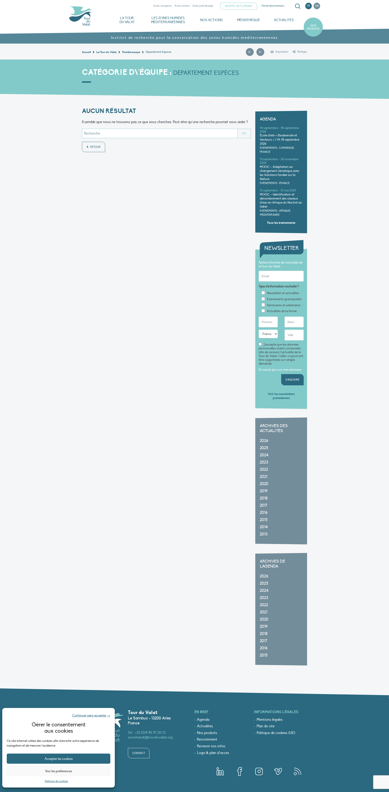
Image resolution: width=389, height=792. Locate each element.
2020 (264, 483)
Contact (138, 753)
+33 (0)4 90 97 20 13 (150, 732)
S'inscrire (292, 379)
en (317, 5)
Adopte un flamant (238, 6)
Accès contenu (182, 5)
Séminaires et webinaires (284, 305)
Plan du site (266, 726)
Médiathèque (248, 20)
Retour (95, 147)
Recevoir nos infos (211, 746)
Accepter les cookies (59, 759)
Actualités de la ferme (282, 311)
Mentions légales (270, 720)
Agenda (203, 720)
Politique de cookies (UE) (276, 733)
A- (251, 52)
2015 (263, 519)
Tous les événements (281, 223)
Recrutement (207, 740)
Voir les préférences (58, 771)
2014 (264, 527)
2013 (263, 534)
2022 (264, 469)
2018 (264, 498)
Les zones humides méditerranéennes (168, 20)
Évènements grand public (284, 299)
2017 (263, 505)
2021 (263, 476)
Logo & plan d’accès (213, 753)
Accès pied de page (202, 5)
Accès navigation (162, 5)
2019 (263, 491)
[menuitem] (297, 6)
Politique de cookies (56, 781)
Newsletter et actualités (283, 293)
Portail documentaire (273, 5)
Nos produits (313, 27)
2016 (263, 512)
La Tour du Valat (127, 20)
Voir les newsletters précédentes (281, 396)
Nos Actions (211, 20)
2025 (264, 448)
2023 (264, 462)
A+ (261, 52)
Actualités (284, 20)
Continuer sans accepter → (91, 715)
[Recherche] (297, 6)
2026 (264, 440)
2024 (264, 455)
